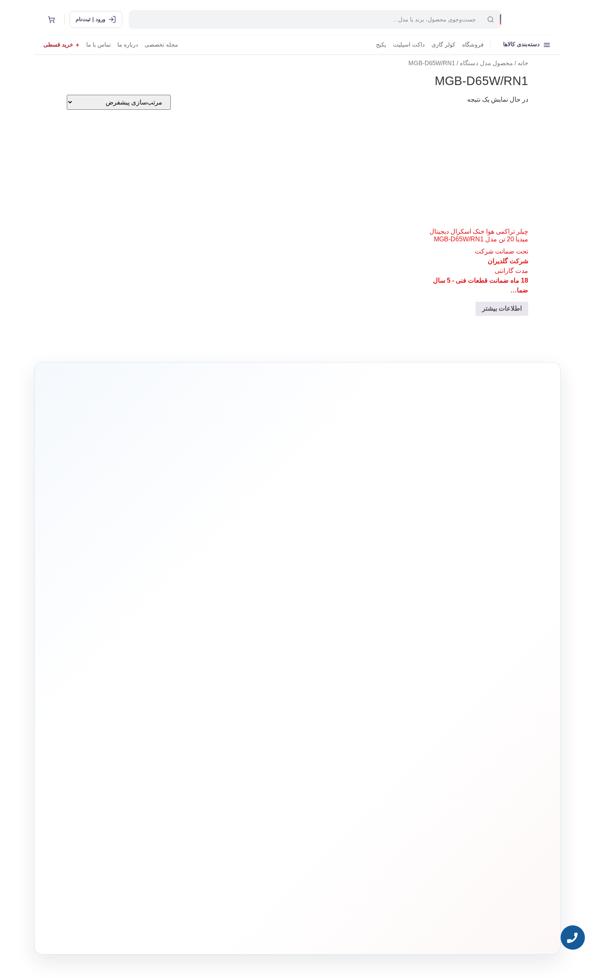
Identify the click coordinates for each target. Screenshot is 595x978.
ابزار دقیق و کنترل (354, 761)
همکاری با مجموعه (150, 722)
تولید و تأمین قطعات (149, 735)
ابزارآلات (362, 748)
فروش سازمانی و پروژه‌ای (143, 710)
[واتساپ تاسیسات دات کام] (163, 929)
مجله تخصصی (161, 45)
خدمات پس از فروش (250, 761)
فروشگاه (473, 45)
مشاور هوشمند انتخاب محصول (224, 686)
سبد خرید (260, 723)
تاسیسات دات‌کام (152, 670)
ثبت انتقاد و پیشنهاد (149, 747)
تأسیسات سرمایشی (326, 686)
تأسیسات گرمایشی (353, 699)
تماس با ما (98, 45)
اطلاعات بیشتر (502, 308)
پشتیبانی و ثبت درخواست (246, 748)
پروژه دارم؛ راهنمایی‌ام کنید (383, 578)
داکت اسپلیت (409, 45)
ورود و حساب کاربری (250, 711)
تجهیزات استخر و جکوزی (348, 723)
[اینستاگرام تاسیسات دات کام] (181, 929)
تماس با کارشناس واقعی (465, 578)
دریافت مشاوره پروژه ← (168, 880)
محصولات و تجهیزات (352, 670)
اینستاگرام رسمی (151, 759)
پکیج (381, 45)
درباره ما (127, 45)
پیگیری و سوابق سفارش (247, 736)
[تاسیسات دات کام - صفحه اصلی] (530, 19)
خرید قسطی (58, 45)
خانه (523, 63)
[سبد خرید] (51, 19)
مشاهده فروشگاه (253, 699)
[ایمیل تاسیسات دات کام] (146, 929)
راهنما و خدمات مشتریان (245, 670)
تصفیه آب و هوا (357, 736)
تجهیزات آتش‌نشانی (353, 773)
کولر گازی (443, 45)
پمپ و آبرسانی (357, 711)
